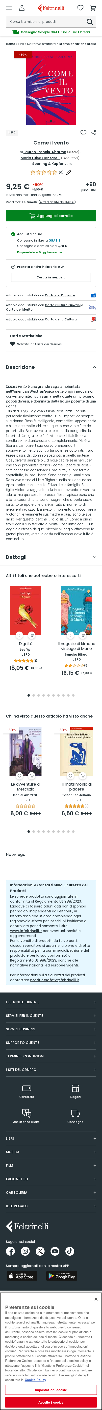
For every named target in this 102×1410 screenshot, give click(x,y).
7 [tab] (58, 696)
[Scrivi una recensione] (69, 172)
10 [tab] (73, 696)
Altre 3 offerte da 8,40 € (57, 202)
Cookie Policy (35, 1379)
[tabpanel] (51, 88)
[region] (51, 1351)
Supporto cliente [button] (22, 1042)
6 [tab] (53, 696)
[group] (51, 32)
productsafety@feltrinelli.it (54, 980)
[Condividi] (93, 133)
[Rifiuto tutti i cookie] (96, 1299)
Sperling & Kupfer (48, 163)
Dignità (25, 644)
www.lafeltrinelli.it (26, 930)
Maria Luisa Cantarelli (40, 158)
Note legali (16, 854)
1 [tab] (51, 121)
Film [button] (9, 1165)
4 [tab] (44, 696)
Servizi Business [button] (20, 1029)
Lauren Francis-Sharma (45, 151)
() (61, 172)
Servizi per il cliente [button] (24, 1015)
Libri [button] (10, 1138)
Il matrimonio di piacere (77, 787)
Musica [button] (13, 1152)
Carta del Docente (60, 295)
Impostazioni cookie (51, 1389)
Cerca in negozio (51, 277)
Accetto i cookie (50, 1402)
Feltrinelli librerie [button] (22, 1002)
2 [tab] (34, 696)
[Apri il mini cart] (92, 7)
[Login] (21, 8)
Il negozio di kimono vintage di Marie (76, 646)
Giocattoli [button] (17, 1179)
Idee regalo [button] (17, 1206)
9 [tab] (68, 696)
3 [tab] (39, 696)
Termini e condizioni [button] (25, 1056)
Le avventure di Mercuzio (25, 787)
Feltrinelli (29, 202)
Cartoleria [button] (16, 1192)
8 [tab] (63, 696)
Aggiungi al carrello (54, 215)
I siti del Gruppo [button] (21, 1069)
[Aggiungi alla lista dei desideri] (83, 132)
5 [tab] (49, 696)
